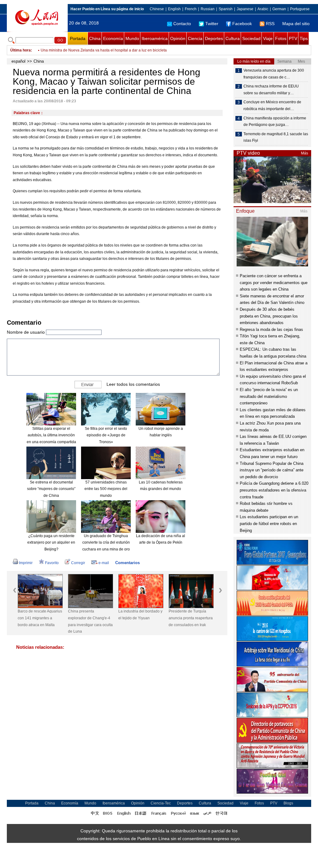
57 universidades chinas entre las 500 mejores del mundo (105, 489)
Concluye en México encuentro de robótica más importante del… (272, 105)
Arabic (262, 9)
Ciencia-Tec (161, 803)
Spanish (226, 9)
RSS (270, 23)
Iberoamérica (155, 38)
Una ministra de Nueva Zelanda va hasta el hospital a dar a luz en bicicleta (104, 50)
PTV (293, 38)
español (18, 61)
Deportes (214, 38)
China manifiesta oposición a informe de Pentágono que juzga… (274, 121)
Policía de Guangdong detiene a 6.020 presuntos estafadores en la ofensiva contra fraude (274, 490)
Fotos (280, 38)
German (279, 9)
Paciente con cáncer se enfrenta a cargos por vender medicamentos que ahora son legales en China (273, 283)
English (174, 9)
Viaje (268, 38)
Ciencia (195, 38)
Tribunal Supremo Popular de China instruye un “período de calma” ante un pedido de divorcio (271, 470)
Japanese (245, 9)
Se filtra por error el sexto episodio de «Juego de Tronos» (106, 435)
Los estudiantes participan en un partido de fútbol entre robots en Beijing (269, 523)
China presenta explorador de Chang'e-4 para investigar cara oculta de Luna (90, 621)
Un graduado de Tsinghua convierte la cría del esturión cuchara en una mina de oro (106, 542)
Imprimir (26, 563)
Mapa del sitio (296, 23)
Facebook (242, 23)
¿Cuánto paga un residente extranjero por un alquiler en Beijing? (51, 542)
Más (304, 153)
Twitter (211, 23)
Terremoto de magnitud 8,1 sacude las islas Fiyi (275, 137)
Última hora (20, 50)
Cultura (232, 38)
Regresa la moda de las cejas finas (271, 329)
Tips (304, 38)
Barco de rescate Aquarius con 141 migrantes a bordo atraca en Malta (40, 618)
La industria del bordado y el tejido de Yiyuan (140, 614)
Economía (113, 38)
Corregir (78, 563)
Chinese (157, 9)
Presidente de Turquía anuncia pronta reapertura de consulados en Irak (191, 618)
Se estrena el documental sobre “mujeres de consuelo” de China (51, 489)
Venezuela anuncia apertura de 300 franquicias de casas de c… (273, 73)
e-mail (103, 563)
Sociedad (251, 38)
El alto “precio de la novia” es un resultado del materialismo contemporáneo (269, 396)
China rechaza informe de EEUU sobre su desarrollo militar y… (271, 89)
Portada (77, 38)
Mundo (132, 38)
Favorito (52, 563)
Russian (208, 9)
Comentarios (127, 562)
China (95, 38)
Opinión (177, 38)
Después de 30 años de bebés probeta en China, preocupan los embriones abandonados (269, 316)
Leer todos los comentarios (133, 384)
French (191, 9)
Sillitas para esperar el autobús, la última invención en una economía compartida (51, 435)
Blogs (288, 803)
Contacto (182, 23)
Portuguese (300, 9)
